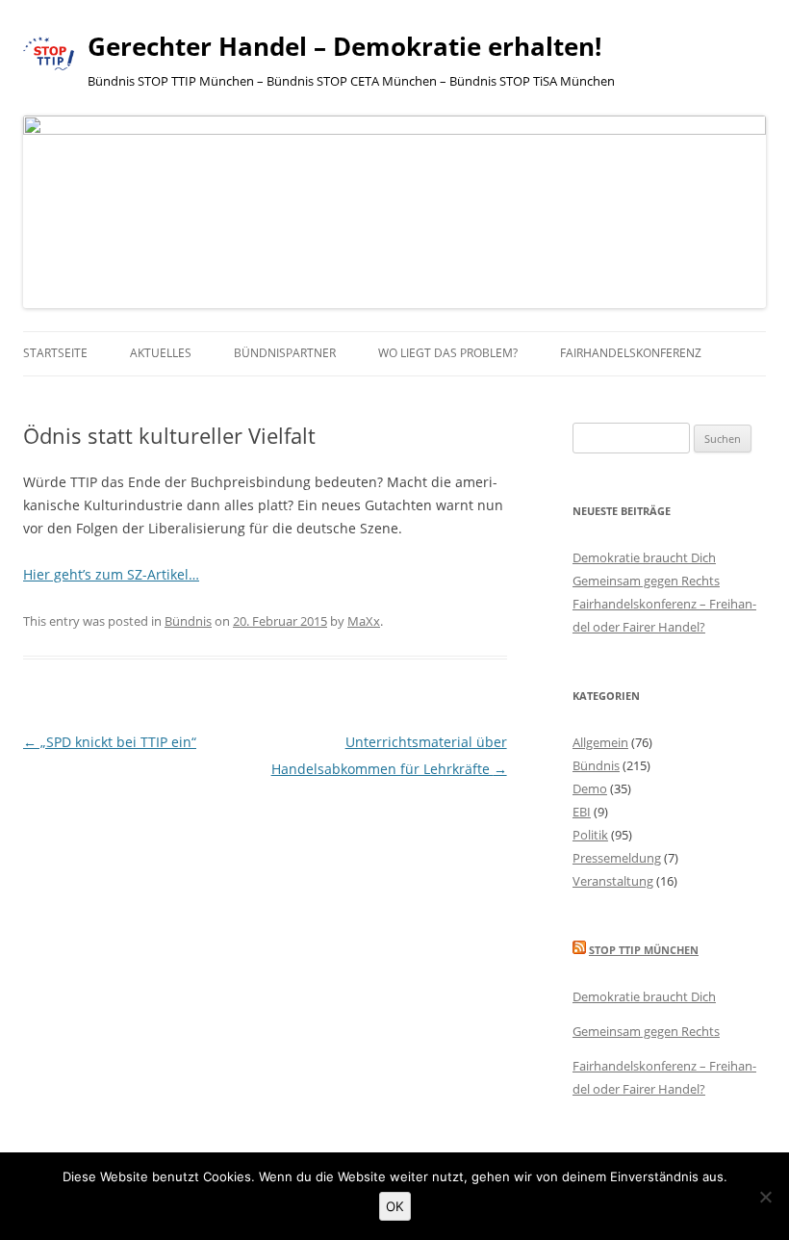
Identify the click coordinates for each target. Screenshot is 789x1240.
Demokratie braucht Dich (644, 557)
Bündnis (188, 621)
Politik (590, 834)
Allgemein (600, 742)
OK (395, 1206)
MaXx (363, 621)
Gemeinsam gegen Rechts (646, 580)
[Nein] (765, 1196)
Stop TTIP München (644, 950)
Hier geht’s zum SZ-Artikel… (111, 574)
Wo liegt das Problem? (448, 353)
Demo (590, 788)
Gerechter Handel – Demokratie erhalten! (344, 46)
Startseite (55, 353)
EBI (582, 811)
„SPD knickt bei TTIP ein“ (109, 742)
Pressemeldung (617, 857)
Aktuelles (160, 353)
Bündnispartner (285, 353)
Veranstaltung (613, 881)
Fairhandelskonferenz (630, 353)
